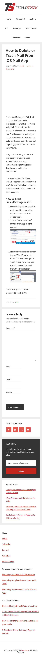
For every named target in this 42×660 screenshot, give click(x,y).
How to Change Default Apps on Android (19, 606)
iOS (16, 302)
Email (8, 379)
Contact (5, 550)
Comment (10, 328)
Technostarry (21, 7)
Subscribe (6, 544)
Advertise (6, 555)
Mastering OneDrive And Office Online (18, 574)
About (4, 538)
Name (9, 366)
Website (9, 392)
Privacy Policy (8, 561)
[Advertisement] (21, 94)
